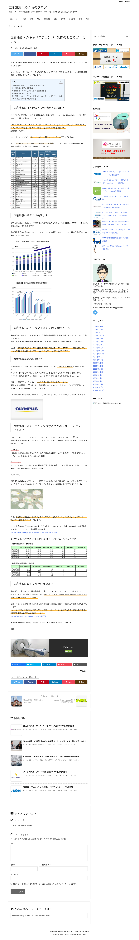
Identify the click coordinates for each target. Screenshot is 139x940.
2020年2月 (98, 384)
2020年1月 (98, 387)
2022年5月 (98, 339)
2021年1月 (98, 360)
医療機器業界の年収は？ (22, 93)
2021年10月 (98, 354)
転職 (21, 26)
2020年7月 (98, 369)
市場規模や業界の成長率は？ (24, 88)
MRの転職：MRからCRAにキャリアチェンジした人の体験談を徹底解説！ (52, 756)
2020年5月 (98, 375)
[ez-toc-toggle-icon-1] (59, 82)
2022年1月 (98, 351)
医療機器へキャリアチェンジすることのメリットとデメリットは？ (37, 96)
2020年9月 (98, 363)
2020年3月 (98, 381)
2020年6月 (98, 372)
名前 (13, 865)
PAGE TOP (134, 909)
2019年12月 (98, 390)
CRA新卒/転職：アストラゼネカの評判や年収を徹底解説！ (46, 772)
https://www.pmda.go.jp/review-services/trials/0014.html (34, 532)
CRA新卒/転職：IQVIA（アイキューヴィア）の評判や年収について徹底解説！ (115, 215)
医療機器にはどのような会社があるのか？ (28, 85)
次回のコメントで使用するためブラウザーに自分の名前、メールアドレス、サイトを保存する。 (45, 884)
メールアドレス (44, 865)
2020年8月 (98, 366)
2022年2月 (98, 348)
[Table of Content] (61, 82)
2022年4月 (98, 342)
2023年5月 (98, 326)
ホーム (13, 26)
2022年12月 (98, 335)
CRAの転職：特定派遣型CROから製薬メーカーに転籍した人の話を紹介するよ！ (54, 741)
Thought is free (81, 934)
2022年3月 (98, 345)
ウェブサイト (15, 874)
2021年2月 (98, 357)
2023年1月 (98, 332)
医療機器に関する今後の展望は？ (25, 99)
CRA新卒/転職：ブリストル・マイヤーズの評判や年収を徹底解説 (48, 726)
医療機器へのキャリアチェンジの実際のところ (31, 91)
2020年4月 (98, 378)
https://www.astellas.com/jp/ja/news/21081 (28, 616)
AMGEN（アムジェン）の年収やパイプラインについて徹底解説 (48, 787)
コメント (14, 843)
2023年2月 (98, 329)
